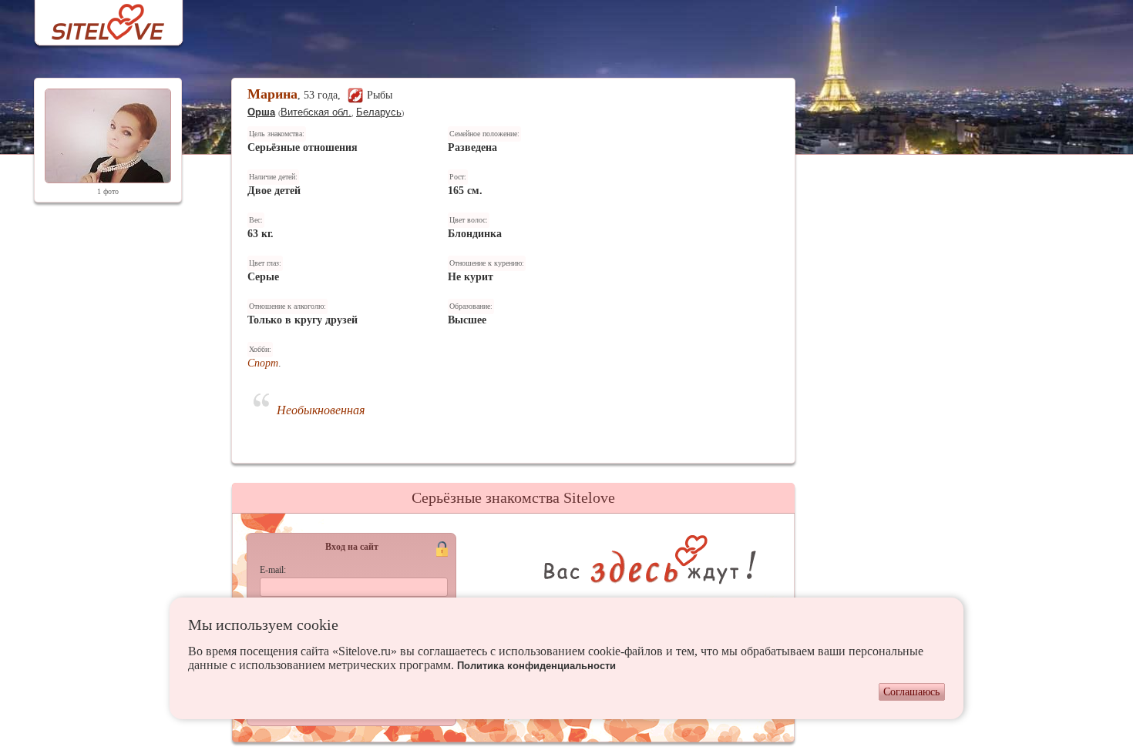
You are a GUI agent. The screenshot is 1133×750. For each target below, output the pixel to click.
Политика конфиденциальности (536, 665)
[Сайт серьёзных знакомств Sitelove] (96, 18)
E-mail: (273, 569)
